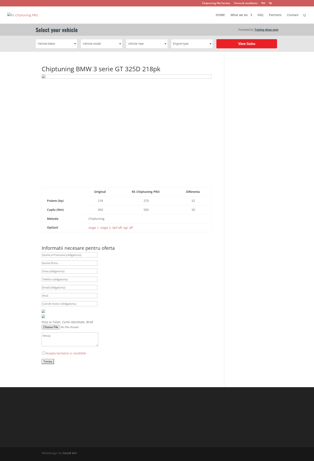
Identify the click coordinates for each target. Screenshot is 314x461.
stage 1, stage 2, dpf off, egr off (110, 228)
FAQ (260, 15)
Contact (293, 15)
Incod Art (70, 453)
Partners (275, 15)
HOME (220, 15)
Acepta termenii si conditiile (66, 353)
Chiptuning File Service (216, 3)
